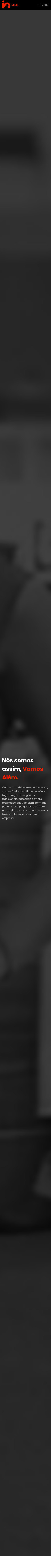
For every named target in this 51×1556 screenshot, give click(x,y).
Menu (45, 5)
